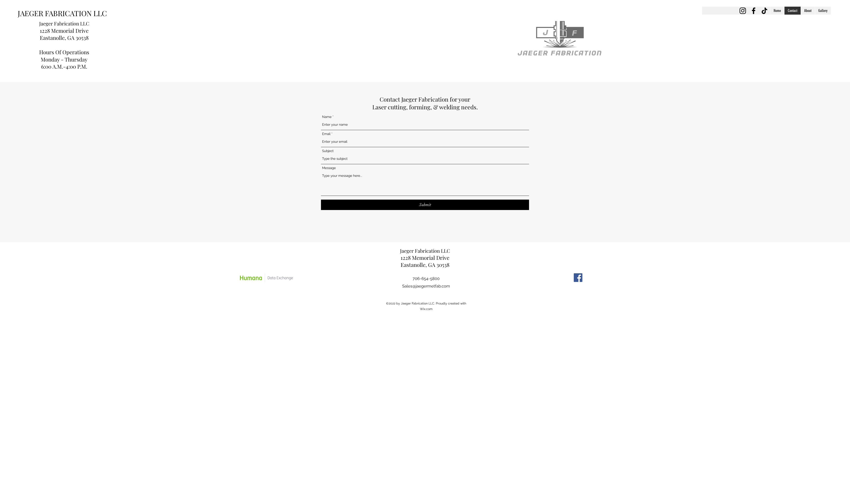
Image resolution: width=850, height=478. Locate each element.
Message (329, 168)
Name (327, 117)
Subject (328, 151)
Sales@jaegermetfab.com (426, 286)
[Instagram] (742, 10)
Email (326, 134)
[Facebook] (753, 10)
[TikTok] (764, 10)
